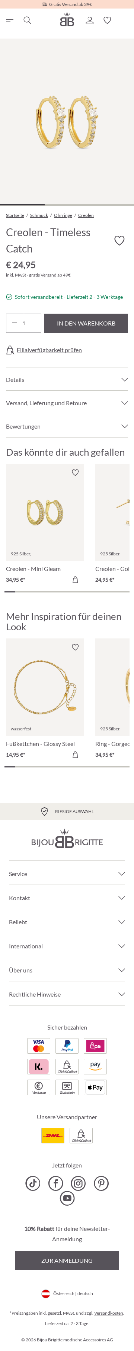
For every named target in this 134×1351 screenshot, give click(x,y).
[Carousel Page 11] (114, 591)
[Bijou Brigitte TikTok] (33, 1183)
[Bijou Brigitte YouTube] (67, 1198)
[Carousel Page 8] (82, 591)
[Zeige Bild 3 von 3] (111, 204)
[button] (89, 20)
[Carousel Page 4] (41, 591)
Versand (49, 275)
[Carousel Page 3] (30, 591)
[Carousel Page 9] (93, 591)
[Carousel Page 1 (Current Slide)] (9, 591)
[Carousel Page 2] (20, 591)
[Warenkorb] (125, 20)
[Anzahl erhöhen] (33, 323)
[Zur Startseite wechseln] (67, 19)
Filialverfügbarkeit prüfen (49, 350)
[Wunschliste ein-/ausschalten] (119, 241)
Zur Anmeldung (67, 1260)
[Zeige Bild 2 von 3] (67, 204)
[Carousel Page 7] (72, 591)
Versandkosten (108, 1313)
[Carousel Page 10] (103, 591)
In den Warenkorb (86, 323)
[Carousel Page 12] (124, 591)
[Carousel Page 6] (62, 591)
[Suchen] (27, 20)
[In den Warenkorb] (75, 579)
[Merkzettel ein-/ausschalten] (75, 473)
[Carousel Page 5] (51, 591)
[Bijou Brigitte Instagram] (78, 1183)
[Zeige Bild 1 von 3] (22, 204)
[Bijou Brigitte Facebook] (55, 1183)
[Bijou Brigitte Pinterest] (101, 1183)
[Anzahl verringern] (14, 323)
